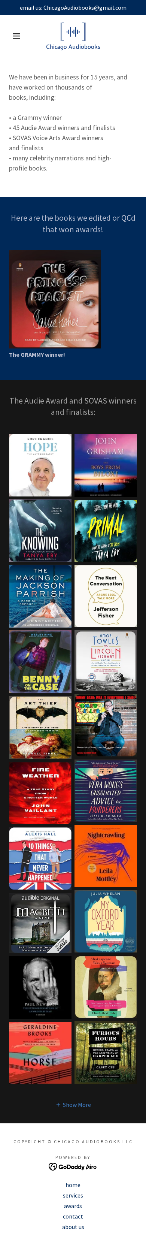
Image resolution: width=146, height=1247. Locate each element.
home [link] (73, 1185)
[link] (73, 36)
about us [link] (73, 1227)
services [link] (73, 1195)
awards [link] (73, 1206)
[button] (11, 35)
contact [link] (73, 1216)
